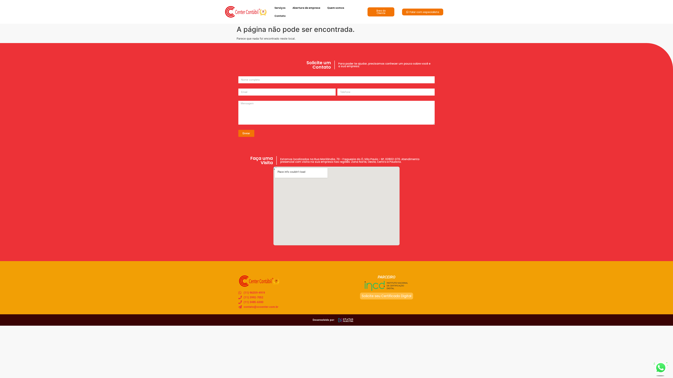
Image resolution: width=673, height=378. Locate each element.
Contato (280, 16)
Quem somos (335, 8)
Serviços (279, 8)
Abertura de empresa (306, 8)
